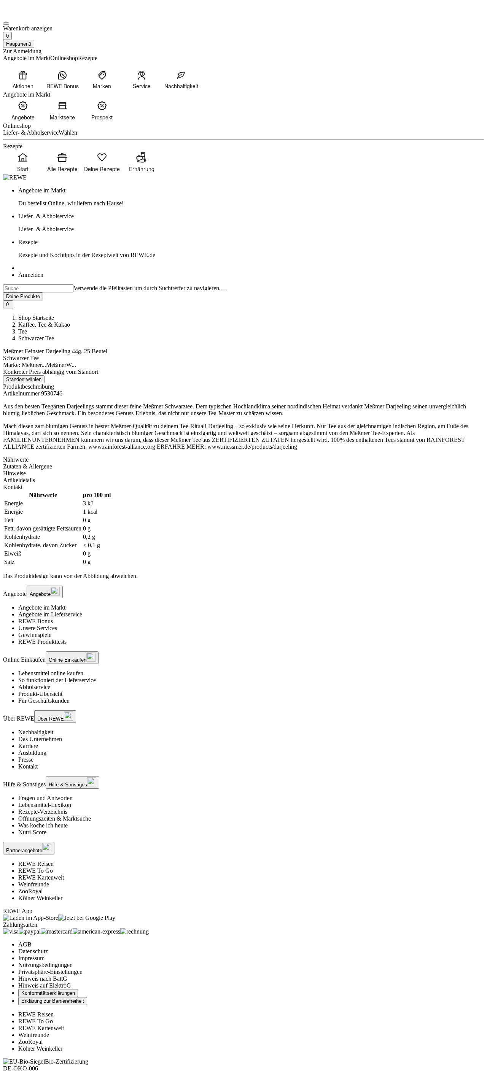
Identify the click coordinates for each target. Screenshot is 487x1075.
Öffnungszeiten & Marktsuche (54, 818)
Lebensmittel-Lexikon (44, 805)
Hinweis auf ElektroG (44, 985)
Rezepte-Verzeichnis (42, 811)
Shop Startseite (36, 317)
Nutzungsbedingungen (45, 965)
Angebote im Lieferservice (50, 614)
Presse (25, 759)
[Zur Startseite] (29, 14)
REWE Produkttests (42, 641)
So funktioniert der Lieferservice (57, 680)
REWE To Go (35, 870)
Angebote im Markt (41, 607)
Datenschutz (33, 951)
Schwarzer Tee (36, 338)
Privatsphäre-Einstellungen (50, 972)
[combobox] (38, 288)
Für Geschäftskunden (44, 700)
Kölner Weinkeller (40, 898)
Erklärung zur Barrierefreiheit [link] (52, 1001)
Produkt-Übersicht (40, 694)
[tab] (243, 459)
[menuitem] (23, 79)
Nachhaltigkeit (35, 732)
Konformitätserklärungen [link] (48, 993)
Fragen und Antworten (45, 798)
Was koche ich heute (43, 825)
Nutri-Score (32, 832)
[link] (251, 197)
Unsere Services (37, 628)
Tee (22, 331)
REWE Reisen (36, 864)
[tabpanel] (243, 529)
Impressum (31, 958)
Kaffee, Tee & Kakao (44, 324)
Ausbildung (32, 752)
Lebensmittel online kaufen (50, 673)
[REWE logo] (15, 177)
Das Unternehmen (40, 739)
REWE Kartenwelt (41, 877)
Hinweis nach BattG (42, 978)
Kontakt (28, 766)
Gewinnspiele (34, 635)
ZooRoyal (30, 891)
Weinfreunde (33, 884)
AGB (25, 944)
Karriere (28, 746)
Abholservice (34, 687)
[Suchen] (224, 290)
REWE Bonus (35, 621)
